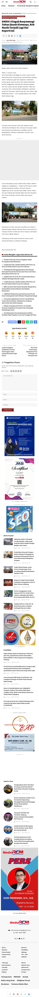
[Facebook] (15, 938)
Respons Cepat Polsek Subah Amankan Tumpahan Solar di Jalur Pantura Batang (24, 582)
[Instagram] (22, 938)
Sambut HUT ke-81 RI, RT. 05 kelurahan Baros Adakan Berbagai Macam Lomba (23, 606)
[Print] (20, 35)
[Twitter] (17, 938)
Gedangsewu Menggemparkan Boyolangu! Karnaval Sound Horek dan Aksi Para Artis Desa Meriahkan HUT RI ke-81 (19, 272)
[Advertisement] (19, 160)
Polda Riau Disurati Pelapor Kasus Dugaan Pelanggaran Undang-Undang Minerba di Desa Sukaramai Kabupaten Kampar (24, 556)
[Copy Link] (17, 35)
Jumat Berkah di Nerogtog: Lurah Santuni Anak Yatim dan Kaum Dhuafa (23, 828)
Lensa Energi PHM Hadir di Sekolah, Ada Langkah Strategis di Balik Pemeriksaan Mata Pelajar (18, 679)
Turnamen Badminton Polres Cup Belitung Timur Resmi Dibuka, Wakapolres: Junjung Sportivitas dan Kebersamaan (18, 301)
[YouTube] (19, 938)
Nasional (22, 16)
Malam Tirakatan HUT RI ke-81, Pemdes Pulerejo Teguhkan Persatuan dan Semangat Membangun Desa (17, 308)
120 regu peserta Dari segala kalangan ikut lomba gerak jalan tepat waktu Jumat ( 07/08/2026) (19, 703)
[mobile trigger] (3, 2)
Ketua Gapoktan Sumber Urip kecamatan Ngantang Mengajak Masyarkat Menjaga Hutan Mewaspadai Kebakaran (24, 802)
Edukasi (15, 16)
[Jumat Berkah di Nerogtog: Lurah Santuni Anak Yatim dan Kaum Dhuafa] (8, 829)
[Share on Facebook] (6, 35)
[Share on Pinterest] (12, 35)
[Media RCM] (19, 2)
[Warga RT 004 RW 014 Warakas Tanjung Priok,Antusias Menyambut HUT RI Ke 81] (8, 817)
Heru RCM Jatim (10, 40)
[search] (30, 2)
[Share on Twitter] (9, 35)
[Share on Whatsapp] (14, 35)
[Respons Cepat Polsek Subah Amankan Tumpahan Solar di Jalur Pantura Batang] (8, 582)
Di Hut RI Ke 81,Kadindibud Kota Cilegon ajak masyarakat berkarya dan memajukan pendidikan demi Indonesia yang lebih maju (19, 668)
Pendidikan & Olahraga (9, 18)
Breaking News (6, 16)
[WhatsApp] (24, 938)
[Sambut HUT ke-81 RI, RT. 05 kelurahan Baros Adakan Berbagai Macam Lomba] (8, 606)
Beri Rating (5, 371)
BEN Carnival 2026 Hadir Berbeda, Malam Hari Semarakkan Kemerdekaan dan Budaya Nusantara (19, 289)
